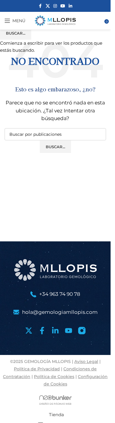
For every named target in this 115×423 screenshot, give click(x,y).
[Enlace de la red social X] (48, 6)
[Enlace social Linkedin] (70, 6)
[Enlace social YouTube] (63, 6)
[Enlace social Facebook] (40, 6)
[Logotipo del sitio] (55, 20)
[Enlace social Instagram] (55, 6)
